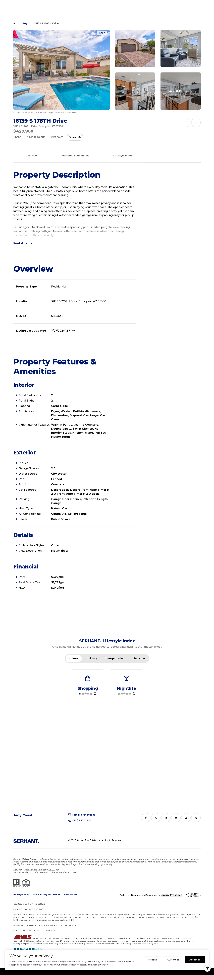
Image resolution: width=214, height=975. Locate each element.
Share (73, 137)
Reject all (152, 959)
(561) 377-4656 (81, 820)
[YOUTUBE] (176, 817)
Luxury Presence (171, 895)
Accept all (194, 959)
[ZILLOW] (196, 817)
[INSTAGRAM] (155, 817)
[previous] (185, 122)
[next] (196, 122)
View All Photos (178, 91)
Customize (173, 959)
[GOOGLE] (186, 817)
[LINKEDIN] (166, 817)
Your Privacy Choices (107, 971)
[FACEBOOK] (145, 817)
